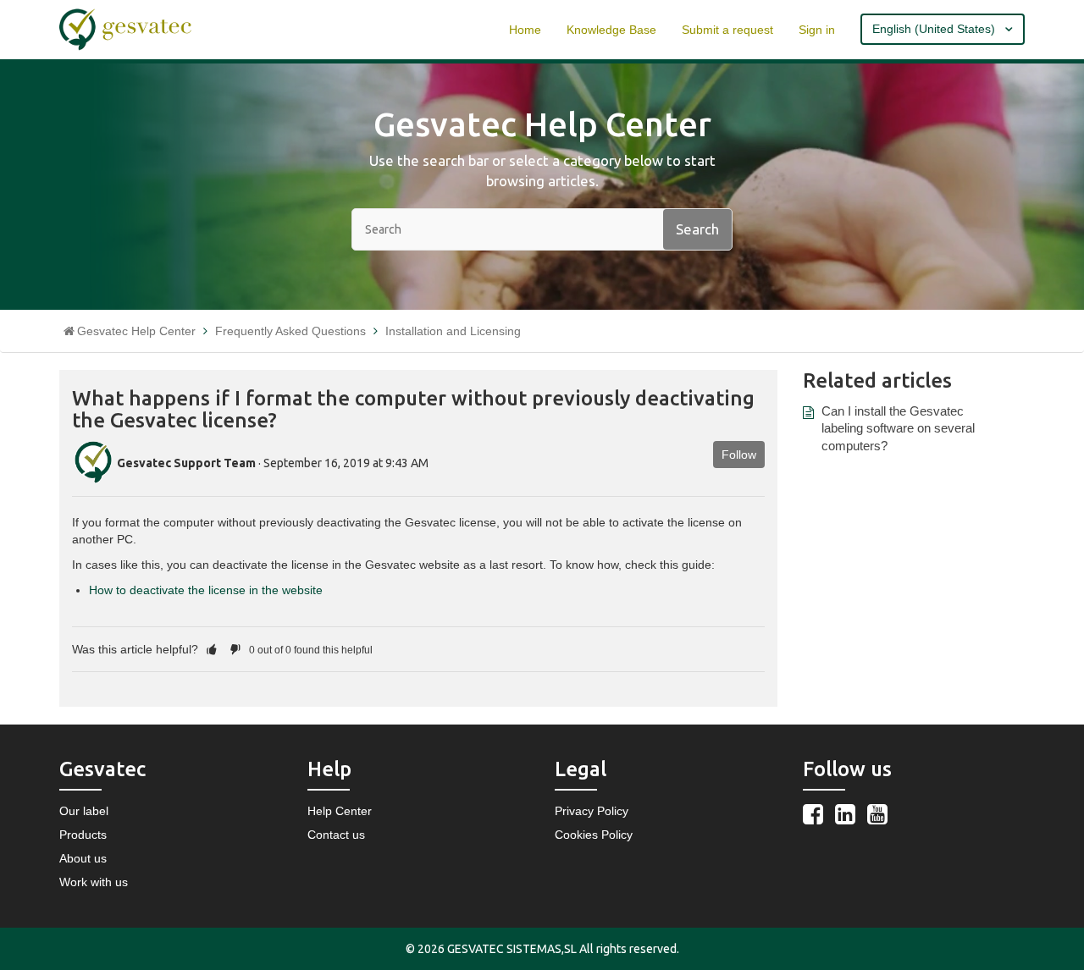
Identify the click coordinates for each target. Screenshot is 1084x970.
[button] (212, 649)
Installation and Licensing (453, 331)
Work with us (93, 882)
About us (83, 858)
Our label (83, 811)
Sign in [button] (817, 29)
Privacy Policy (591, 811)
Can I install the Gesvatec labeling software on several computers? (898, 428)
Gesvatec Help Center (136, 331)
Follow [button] (739, 454)
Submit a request (727, 29)
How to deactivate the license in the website (206, 590)
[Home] (125, 29)
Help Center (339, 811)
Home (525, 29)
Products (83, 834)
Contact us (336, 834)
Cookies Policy (594, 834)
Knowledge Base (611, 29)
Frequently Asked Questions (290, 331)
